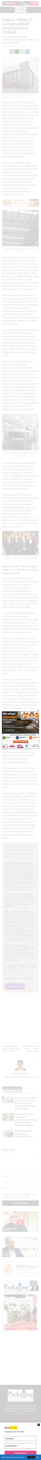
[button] (20, 1457)
